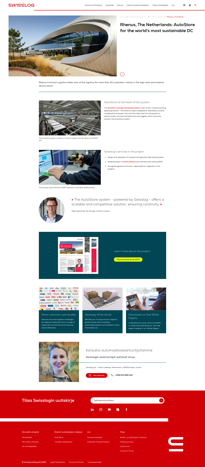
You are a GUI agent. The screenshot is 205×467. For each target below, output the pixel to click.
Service (120, 5)
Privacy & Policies (76, 462)
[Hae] (195, 5)
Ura (173, 5)
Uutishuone (124, 446)
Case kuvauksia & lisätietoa (138, 5)
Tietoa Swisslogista (160, 5)
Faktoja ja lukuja (126, 442)
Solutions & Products (93, 5)
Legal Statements (57, 462)
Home (122, 17)
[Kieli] (190, 5)
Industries (109, 5)
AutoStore (59, 437)
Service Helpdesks (29, 446)
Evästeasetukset (94, 462)
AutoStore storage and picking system (124, 108)
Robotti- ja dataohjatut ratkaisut (133, 437)
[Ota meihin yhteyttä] (184, 5)
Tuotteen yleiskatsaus (63, 442)
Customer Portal (127, 451)
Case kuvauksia (156, 17)
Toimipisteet (27, 437)
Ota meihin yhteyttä (30, 442)
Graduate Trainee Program (98, 442)
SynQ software (129, 162)
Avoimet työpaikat (94, 437)
